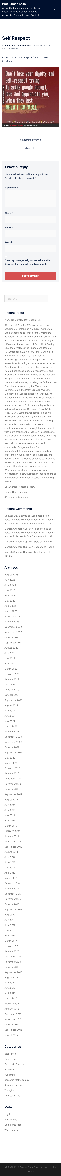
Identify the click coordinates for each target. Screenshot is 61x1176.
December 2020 (13, 736)
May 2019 (9, 815)
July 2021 (9, 710)
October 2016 (11, 967)
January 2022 (11, 679)
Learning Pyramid (31, 139)
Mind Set (29, 148)
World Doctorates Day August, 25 (22, 319)
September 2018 (13, 846)
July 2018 (9, 857)
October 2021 (11, 694)
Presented (9, 1069)
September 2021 (13, 700)
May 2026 (9, 590)
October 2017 (11, 904)
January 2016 (11, 1008)
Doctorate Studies (14, 1064)
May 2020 (9, 757)
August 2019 (11, 799)
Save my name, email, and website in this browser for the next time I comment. (27, 262)
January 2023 (11, 621)
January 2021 (11, 731)
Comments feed (13, 1124)
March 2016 (10, 998)
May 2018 (9, 867)
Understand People (44, 546)
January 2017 (11, 951)
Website (9, 242)
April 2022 (10, 663)
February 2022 (12, 674)
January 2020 (11, 773)
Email (9, 227)
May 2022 (9, 658)
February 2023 (12, 616)
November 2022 (13, 632)
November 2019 (13, 783)
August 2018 (11, 851)
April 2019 (9, 820)
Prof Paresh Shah (14, 4)
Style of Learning (43, 541)
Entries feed (10, 1119)
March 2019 (10, 825)
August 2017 (11, 914)
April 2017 (9, 935)
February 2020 (12, 768)
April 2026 (10, 595)
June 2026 (10, 585)
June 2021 (9, 715)
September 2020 (13, 752)
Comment (11, 187)
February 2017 (12, 946)
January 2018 (11, 888)
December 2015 (12, 1014)
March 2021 (10, 726)
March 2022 (10, 668)
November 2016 (13, 961)
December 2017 (12, 893)
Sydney (30, 1171)
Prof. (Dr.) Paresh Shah (18, 46)
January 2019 (11, 836)
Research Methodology (16, 1079)
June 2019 (9, 810)
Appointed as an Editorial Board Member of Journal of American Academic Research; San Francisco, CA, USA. (29, 519)
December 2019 (12, 778)
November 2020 (13, 742)
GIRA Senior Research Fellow (19, 486)
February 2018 (12, 883)
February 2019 (12, 831)
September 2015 (13, 1029)
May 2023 (9, 600)
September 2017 (13, 909)
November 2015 (13, 1019)
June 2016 (9, 987)
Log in (7, 1114)
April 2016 (9, 993)
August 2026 (11, 574)
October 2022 (12, 637)
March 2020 (10, 763)
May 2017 (9, 930)
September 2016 (13, 972)
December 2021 (12, 684)
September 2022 (13, 642)
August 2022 (11, 647)
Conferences (11, 1059)
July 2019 (9, 804)
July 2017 (9, 919)
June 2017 (9, 925)
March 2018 (10, 878)
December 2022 (13, 626)
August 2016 (11, 977)
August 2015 (11, 1035)
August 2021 (11, 705)
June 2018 (9, 862)
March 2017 (10, 940)
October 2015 (11, 1024)
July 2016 (9, 982)
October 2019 (11, 789)
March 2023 (10, 611)
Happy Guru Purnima (15, 492)
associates (10, 1053)
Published (9, 1074)
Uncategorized (10, 48)
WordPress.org (12, 1130)
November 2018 (13, 841)
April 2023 (10, 605)
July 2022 (9, 653)
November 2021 (13, 689)
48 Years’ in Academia (16, 497)
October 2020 (12, 747)
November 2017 (12, 898)
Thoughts (9, 1090)
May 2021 (9, 721)
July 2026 (9, 579)
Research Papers (13, 1085)
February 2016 (12, 1003)
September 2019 (13, 794)
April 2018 (9, 872)
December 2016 (12, 956)
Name (9, 213)
